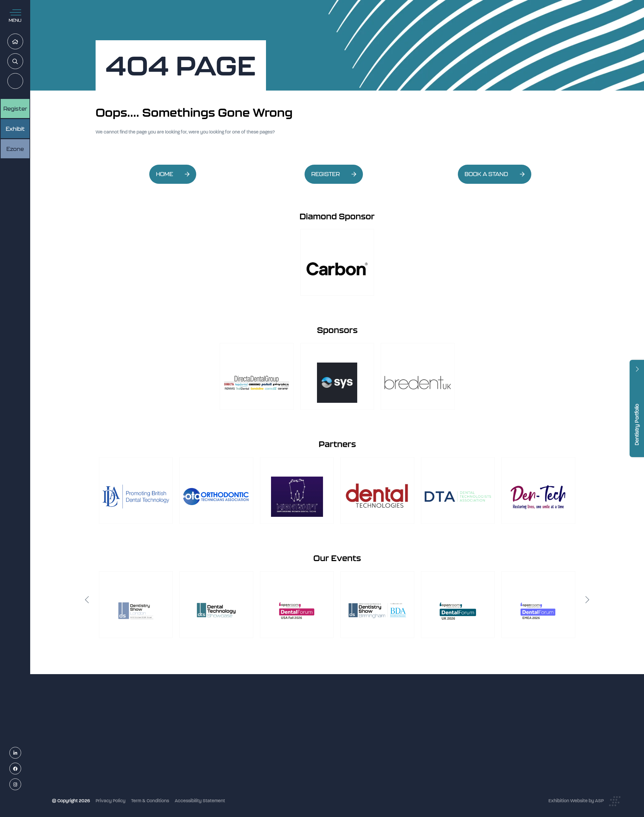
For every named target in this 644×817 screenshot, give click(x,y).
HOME (164, 174)
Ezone (15, 149)
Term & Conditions (150, 801)
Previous (87, 600)
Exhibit (15, 129)
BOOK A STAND (486, 174)
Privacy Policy (110, 801)
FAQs (262, 769)
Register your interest (279, 743)
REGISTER (325, 174)
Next (587, 600)
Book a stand (270, 752)
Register (15, 109)
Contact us (268, 778)
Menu (15, 20)
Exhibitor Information (279, 734)
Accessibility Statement (200, 801)
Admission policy (274, 760)
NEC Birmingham (436, 745)
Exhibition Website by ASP (576, 801)
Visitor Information (276, 725)
